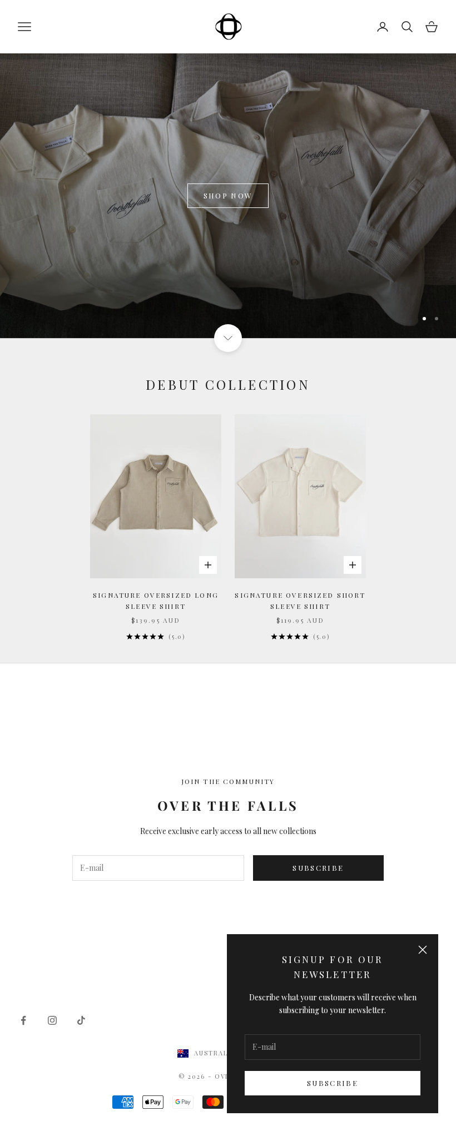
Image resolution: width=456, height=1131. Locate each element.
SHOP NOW (228, 195)
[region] (228, 195)
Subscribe (332, 1083)
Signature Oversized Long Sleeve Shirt (156, 601)
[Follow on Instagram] (52, 1020)
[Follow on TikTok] (81, 1020)
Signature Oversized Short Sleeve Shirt (300, 601)
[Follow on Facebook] (23, 1020)
